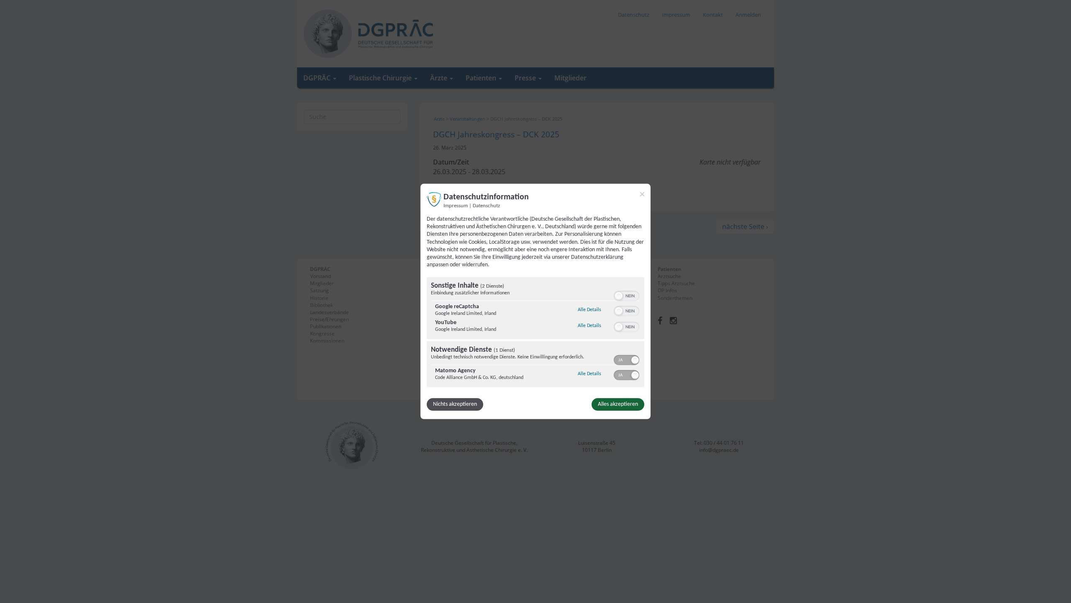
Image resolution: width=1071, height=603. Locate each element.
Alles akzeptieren (618, 404)
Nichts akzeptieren (455, 404)
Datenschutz (486, 206)
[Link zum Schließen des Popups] (642, 194)
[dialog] (535, 301)
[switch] (626, 295)
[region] (535, 333)
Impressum (455, 206)
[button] (619, 296)
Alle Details (589, 309)
